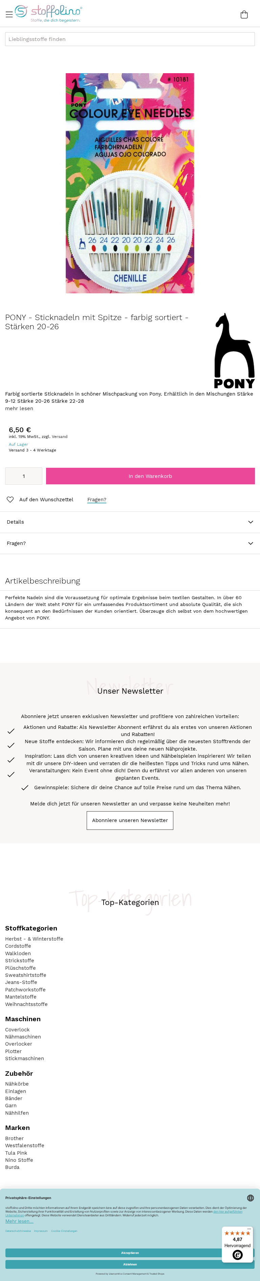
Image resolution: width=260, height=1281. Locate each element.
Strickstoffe (19, 961)
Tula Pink (16, 1153)
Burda (12, 1167)
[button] (39, 500)
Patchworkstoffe (25, 990)
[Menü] (249, 1230)
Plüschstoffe (20, 968)
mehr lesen (19, 408)
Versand (60, 436)
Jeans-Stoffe (21, 982)
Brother (14, 1138)
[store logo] (48, 13)
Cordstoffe (18, 946)
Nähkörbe (17, 1084)
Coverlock (17, 1030)
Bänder (13, 1098)
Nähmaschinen (23, 1037)
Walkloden (18, 953)
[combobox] (130, 39)
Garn (11, 1105)
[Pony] (234, 387)
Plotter (13, 1051)
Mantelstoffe (21, 997)
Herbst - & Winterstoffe (34, 939)
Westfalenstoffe (24, 1145)
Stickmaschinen (24, 1058)
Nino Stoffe (19, 1160)
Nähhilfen (17, 1113)
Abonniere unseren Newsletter (130, 820)
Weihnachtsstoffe (26, 1004)
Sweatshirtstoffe (25, 975)
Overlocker (18, 1044)
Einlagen (15, 1091)
